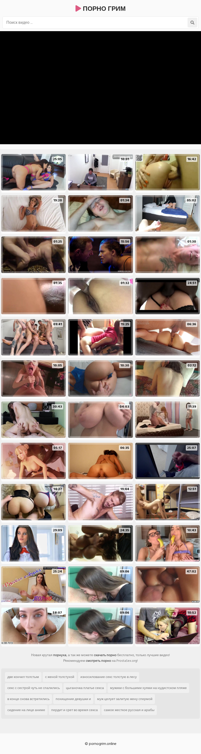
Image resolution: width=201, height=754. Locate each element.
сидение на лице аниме (26, 710)
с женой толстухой (59, 677)
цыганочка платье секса (85, 688)
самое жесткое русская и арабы (129, 710)
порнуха (59, 655)
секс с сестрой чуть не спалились (33, 688)
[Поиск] (192, 22)
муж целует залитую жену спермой (124, 699)
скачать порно (105, 655)
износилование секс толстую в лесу (108, 677)
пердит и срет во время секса (74, 710)
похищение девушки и (73, 699)
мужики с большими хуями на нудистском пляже (148, 688)
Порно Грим (103, 9)
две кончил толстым (23, 677)
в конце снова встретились (28, 699)
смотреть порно (98, 660)
